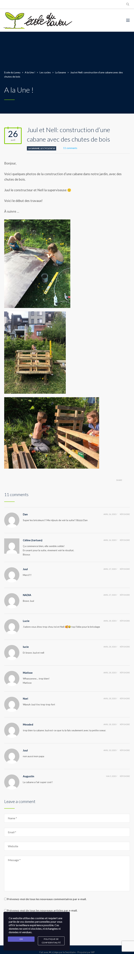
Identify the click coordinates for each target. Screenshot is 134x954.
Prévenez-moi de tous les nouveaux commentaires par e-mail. (47, 899)
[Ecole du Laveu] (38, 20)
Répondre (125, 514)
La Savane (34, 148)
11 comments (70, 148)
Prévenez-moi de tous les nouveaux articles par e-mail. (42, 910)
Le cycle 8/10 (47, 148)
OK (21, 939)
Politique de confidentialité (51, 941)
